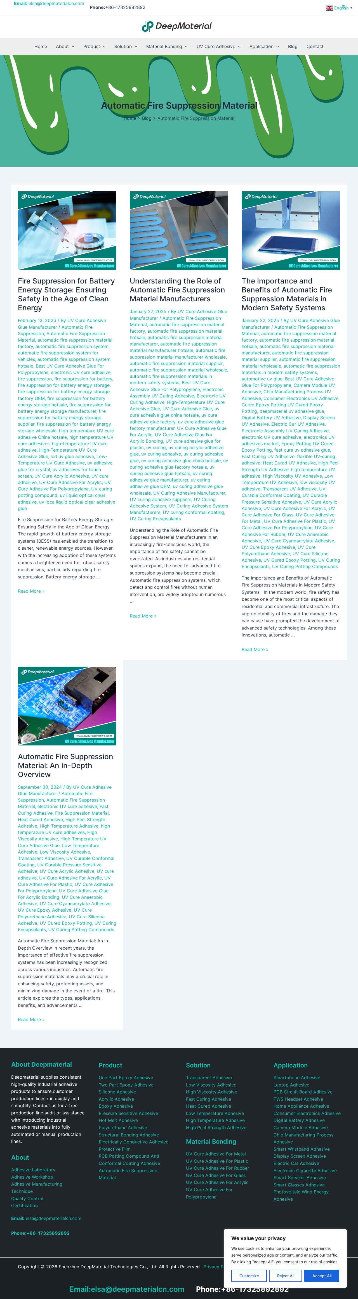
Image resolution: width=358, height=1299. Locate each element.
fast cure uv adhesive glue (302, 450)
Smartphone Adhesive (297, 1077)
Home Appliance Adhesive (301, 1106)
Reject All (285, 1275)
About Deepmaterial (41, 1064)
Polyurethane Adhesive (123, 1127)
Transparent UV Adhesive (290, 489)
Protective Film (115, 1149)
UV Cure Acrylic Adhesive (61, 476)
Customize (249, 1275)
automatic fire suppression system (72, 346)
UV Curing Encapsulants (155, 518)
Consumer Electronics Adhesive (307, 1113)
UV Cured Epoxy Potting (289, 560)
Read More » (31, 591)
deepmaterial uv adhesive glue (292, 411)
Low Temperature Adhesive (215, 1113)
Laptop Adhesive (291, 1085)
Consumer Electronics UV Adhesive (300, 398)
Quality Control (27, 1198)
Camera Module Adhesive (301, 1127)
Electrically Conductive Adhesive (133, 1142)
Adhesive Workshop (32, 1177)
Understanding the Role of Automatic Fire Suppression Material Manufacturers (177, 290)
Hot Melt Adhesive (118, 1120)
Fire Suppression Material (82, 813)
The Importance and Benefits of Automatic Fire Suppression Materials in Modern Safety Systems (287, 294)
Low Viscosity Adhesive (65, 852)
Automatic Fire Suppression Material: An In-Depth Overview (65, 765)
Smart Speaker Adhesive (300, 1177)
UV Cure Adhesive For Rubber (217, 1168)
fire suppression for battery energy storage (64, 385)
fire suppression (35, 379)
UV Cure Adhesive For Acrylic (70, 482)
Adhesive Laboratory (33, 1169)
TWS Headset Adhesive (298, 1099)
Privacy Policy (219, 1266)
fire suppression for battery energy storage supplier (62, 417)
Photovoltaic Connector (194, 1274)
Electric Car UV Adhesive (298, 424)
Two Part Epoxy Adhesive (126, 1085)
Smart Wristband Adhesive (302, 1149)
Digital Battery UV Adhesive (271, 417)
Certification (24, 1205)
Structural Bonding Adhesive (129, 1135)
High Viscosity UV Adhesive (292, 476)
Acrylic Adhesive (116, 1099)
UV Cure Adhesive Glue (187, 408)
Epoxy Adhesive (116, 1106)
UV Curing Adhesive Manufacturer (189, 493)
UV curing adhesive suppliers (160, 499)
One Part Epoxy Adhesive (126, 1077)
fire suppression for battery (83, 379)
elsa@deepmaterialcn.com (49, 3)
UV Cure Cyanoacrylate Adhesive (298, 541)
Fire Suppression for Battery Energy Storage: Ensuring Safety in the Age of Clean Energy (66, 294)
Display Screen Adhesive (300, 1156)
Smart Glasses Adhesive (299, 1185)
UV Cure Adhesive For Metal (216, 1154)
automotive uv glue (262, 379)
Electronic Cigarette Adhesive (305, 1170)
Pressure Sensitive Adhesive (128, 1113)
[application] (71, 46)
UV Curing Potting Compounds (305, 566)
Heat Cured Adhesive (40, 819)
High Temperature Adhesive (69, 826)
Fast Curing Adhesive (208, 1099)
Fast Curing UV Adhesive (268, 456)
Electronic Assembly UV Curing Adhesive (285, 430)
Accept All (321, 1275)
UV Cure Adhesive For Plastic (295, 521)
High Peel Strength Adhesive (216, 1127)
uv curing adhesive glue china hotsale (181, 460)
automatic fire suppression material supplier (176, 363)
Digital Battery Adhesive (299, 1120)
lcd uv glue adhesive (72, 456)
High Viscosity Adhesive (211, 1092)
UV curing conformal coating (193, 512)
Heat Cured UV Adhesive (289, 463)
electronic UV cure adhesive (80, 372)
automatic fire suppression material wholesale (178, 370)
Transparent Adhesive (41, 858)
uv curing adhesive (161, 454)
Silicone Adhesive (117, 1092)
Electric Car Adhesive (296, 1163)
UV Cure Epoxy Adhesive (268, 547)
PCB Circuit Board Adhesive (303, 1092)
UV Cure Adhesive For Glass (216, 1175)
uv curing (156, 447)
